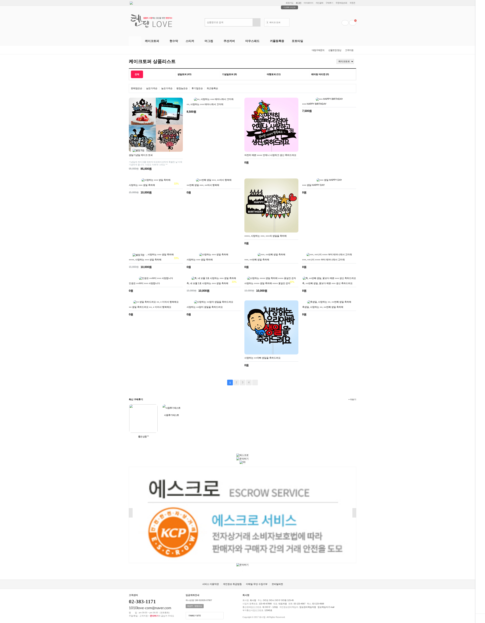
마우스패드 (252, 40)
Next (286, 23)
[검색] (256, 22)
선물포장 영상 (334, 50)
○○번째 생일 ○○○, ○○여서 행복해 (203, 185)
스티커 (190, 40)
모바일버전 (277, 584)
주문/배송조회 (341, 3)
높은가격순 (167, 88)
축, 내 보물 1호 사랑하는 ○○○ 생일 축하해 (207, 283)
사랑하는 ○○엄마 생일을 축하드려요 (205, 307)
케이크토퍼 (152, 40)
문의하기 (154, 616)
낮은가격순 (151, 88)
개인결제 (319, 3)
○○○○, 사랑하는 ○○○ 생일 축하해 (145, 259)
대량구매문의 (318, 50)
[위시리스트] (174, 169)
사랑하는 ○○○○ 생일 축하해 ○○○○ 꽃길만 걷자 (267, 283)
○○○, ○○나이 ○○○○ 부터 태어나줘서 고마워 (323, 259)
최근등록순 (212, 88)
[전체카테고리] (135, 41)
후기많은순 (197, 88)
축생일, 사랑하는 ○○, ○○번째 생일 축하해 (322, 307)
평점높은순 (182, 88)
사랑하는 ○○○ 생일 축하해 (142, 185)
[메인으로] (328, 60)
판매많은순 (136, 88)
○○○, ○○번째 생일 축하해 (256, 259)
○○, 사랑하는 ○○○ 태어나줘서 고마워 (205, 104)
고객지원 (349, 50)
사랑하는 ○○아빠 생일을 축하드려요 (262, 358)
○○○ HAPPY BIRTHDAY (314, 104)
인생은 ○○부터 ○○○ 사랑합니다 (144, 283)
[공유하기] (179, 169)
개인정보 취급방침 (232, 584)
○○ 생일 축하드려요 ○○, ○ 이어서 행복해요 (150, 307)
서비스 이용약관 (210, 584)
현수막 (174, 40)
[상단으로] (480, 618)
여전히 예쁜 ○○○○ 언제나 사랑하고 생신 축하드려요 (270, 155)
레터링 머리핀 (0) (320, 74)
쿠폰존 (352, 3)
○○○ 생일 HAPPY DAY (313, 185)
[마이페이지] (345, 22)
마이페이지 (308, 3)
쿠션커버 (229, 40)
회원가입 (289, 3)
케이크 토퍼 (274, 22)
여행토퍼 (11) (274, 74)
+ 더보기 (352, 399)
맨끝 (255, 382)
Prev (286, 21)
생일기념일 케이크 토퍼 (141, 155)
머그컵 (209, 40)
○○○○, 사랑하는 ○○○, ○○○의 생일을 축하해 (265, 236)
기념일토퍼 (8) (229, 74)
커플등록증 (277, 40)
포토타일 (297, 40)
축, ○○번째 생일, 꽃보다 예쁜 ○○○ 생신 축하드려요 (327, 283)
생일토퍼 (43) (184, 74)
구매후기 (329, 3)
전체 (137, 74)
